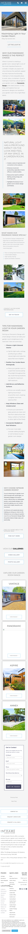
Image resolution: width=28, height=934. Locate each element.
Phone (7, 767)
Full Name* (8, 755)
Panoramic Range (9, 497)
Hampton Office (5, 857)
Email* (7, 761)
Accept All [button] (14, 930)
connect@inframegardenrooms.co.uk (12, 863)
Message (8, 779)
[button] (25, 3)
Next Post (14, 801)
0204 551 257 (5, 866)
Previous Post (14, 797)
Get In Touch (13, 786)
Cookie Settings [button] (6, 930)
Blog (3, 38)
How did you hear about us (12, 773)
